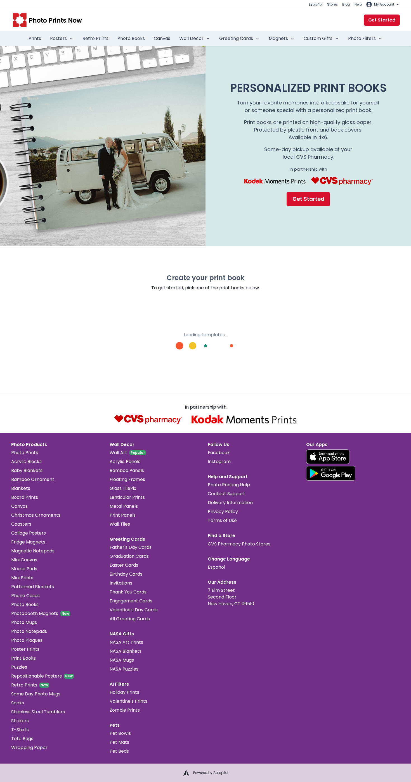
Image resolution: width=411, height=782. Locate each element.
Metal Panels (124, 506)
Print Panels (123, 515)
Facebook (219, 452)
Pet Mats (119, 742)
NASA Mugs (122, 660)
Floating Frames (127, 479)
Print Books (23, 658)
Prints (35, 38)
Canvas (162, 38)
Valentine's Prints (128, 701)
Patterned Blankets (32, 586)
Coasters (21, 524)
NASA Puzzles (124, 669)
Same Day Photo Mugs (35, 694)
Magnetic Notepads (33, 551)
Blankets (20, 488)
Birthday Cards (126, 574)
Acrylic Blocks (26, 461)
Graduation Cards (129, 556)
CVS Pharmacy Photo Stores (239, 544)
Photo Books (131, 38)
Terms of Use (222, 520)
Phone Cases (25, 595)
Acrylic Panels (125, 461)
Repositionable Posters (36, 676)
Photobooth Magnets (34, 613)
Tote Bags (22, 738)
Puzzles (19, 667)
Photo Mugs (24, 622)
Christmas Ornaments (35, 515)
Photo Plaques (26, 640)
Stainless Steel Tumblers (38, 712)
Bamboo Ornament (32, 479)
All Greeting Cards (130, 619)
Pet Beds (119, 751)
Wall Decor (191, 38)
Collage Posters (28, 533)
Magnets (278, 38)
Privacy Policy (223, 511)
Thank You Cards (128, 592)
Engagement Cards (131, 601)
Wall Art (118, 452)
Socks (17, 703)
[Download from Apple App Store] (328, 456)
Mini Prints (22, 577)
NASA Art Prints (126, 642)
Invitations (121, 583)
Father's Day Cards (131, 547)
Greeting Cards (236, 38)
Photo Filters (362, 38)
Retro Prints (95, 38)
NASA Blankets (125, 651)
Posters (58, 38)
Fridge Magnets (28, 542)
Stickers (20, 720)
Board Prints (24, 497)
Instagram (219, 461)
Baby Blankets (26, 470)
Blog (346, 4)
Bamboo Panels (127, 470)
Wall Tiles (120, 524)
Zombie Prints (125, 710)
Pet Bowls (120, 733)
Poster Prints (25, 649)
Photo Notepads (29, 631)
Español (316, 4)
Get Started (381, 20)
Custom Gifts (318, 38)
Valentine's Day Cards (134, 610)
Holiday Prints (124, 692)
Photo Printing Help (229, 484)
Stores (332, 4)
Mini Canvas (24, 560)
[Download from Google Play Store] (330, 473)
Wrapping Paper (29, 747)
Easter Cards (124, 565)
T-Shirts (20, 729)
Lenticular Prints (127, 497)
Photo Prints (24, 452)
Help (358, 4)
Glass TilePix (123, 488)
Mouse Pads (24, 569)
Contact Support (226, 493)
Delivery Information (230, 502)
